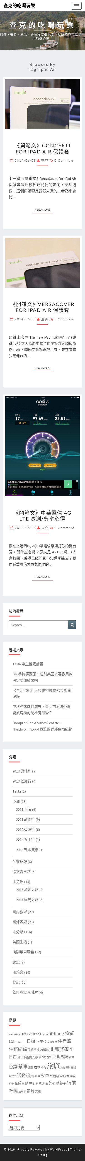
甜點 (56, 1076)
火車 (45, 1075)
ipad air (44, 1034)
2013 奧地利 (21, 771)
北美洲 (17, 881)
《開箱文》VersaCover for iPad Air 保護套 (43, 307)
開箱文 (17, 972)
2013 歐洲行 (21, 781)
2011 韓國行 (25, 819)
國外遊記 (19, 922)
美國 (32, 1083)
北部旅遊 (59, 1049)
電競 (30, 1091)
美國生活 (19, 942)
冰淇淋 (44, 1050)
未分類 (17, 932)
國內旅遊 (19, 912)
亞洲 (16, 801)
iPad (36, 1034)
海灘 (37, 1076)
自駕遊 (40, 1083)
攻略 (43, 1067)
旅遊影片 (65, 1067)
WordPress (58, 1149)
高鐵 (38, 1091)
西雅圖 (22, 1091)
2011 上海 (23, 809)
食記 (16, 982)
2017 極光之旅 (27, 899)
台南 (71, 1057)
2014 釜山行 (25, 839)
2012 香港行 (25, 829)
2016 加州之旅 (27, 889)
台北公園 (45, 1057)
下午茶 (41, 1041)
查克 (45, 160)
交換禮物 (52, 1042)
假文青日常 (21, 871)
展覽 (30, 1067)
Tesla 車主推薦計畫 (27, 664)
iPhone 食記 (62, 1034)
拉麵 (37, 1067)
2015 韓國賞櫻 (27, 849)
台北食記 (60, 1056)
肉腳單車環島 (23, 952)
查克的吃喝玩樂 (19, 5)
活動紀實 (25, 1075)
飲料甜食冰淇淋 (25, 992)
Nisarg (43, 1155)
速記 (16, 962)
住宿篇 (64, 1041)
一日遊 (29, 1041)
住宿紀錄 (19, 861)
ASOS (29, 1034)
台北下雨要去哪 (27, 1057)
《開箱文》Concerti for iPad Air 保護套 (42, 148)
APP (24, 1034)
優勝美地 (33, 1050)
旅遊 (53, 1066)
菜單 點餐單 (57, 1083)
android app (15, 1034)
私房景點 (21, 1083)
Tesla (16, 791)
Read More (44, 209)
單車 (23, 1067)
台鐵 (13, 1067)
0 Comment (64, 160)
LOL (12, 1041)
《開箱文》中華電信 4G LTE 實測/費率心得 (42, 516)
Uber (18, 1042)
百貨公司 (65, 1076)
